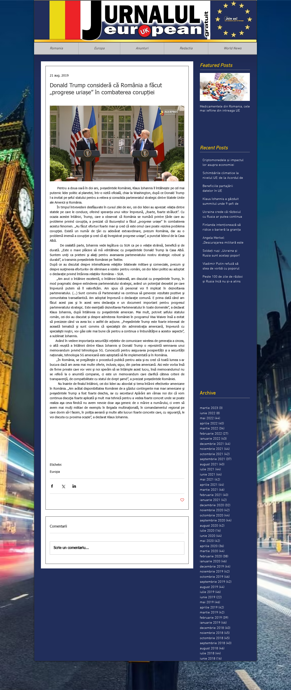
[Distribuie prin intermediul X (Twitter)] (63, 486)
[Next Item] (243, 86)
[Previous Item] (207, 86)
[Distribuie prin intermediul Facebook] (52, 486)
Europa (55, 471)
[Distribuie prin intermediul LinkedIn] (74, 486)
